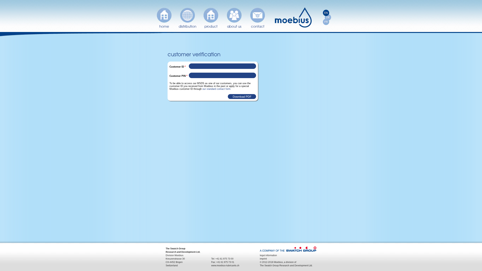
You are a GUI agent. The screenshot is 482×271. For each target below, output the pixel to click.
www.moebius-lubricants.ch (225, 265)
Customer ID (177, 66)
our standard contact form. (216, 89)
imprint (263, 258)
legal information (268, 255)
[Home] (293, 17)
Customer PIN (178, 76)
